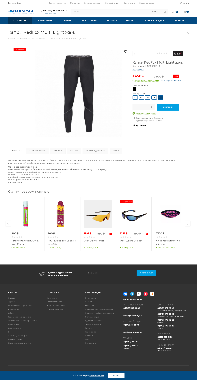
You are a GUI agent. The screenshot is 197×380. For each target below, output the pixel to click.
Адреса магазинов (93, 320)
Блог (87, 339)
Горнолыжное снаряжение (20, 317)
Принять (116, 375)
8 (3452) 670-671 (131, 341)
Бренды (88, 328)
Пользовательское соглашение (99, 309)
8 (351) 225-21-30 (165, 338)
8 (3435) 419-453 (165, 349)
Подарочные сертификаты (20, 343)
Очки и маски (14, 328)
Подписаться (146, 273)
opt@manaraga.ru (132, 332)
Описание (16, 151)
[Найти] (165, 11)
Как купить (52, 298)
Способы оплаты (54, 302)
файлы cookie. (97, 375)
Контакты (89, 305)
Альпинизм (13, 309)
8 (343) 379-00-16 (165, 327)
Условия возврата (55, 309)
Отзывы (74, 151)
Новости (89, 335)
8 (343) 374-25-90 (171, 309)
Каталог (13, 293)
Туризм (11, 302)
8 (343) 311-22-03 (131, 325)
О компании (90, 298)
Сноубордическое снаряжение (22, 320)
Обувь (11, 313)
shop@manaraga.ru (133, 315)
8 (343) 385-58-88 (131, 308)
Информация (93, 293)
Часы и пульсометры (17, 335)
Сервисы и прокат (93, 324)
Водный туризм (15, 339)
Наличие (58, 151)
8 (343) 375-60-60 (165, 321)
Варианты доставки (56, 305)
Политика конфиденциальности (99, 313)
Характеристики (37, 151)
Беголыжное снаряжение (19, 305)
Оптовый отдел (92, 317)
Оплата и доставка (95, 151)
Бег (9, 332)
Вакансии (89, 302)
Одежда (11, 298)
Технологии (90, 343)
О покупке (53, 293)
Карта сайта (90, 332)
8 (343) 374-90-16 (170, 315)
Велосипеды (14, 324)
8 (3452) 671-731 (130, 346)
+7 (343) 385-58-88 (53, 10)
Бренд (116, 151)
